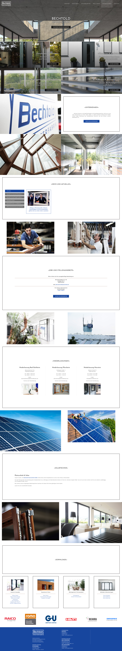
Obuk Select (45, 595)
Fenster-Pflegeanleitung (15, 603)
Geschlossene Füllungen (45, 596)
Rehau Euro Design (15, 598)
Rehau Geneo (15, 595)
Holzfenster (15, 599)
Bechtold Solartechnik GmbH (30, 477)
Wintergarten (76, 595)
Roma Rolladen (106, 595)
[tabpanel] (67, 203)
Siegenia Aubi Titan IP (15, 601)
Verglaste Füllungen (45, 598)
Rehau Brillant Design (15, 596)
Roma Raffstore (106, 596)
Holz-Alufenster (15, 600)
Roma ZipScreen (106, 598)
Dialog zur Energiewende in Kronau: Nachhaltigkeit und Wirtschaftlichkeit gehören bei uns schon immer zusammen (38, 209)
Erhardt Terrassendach (76, 596)
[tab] (14, 191)
